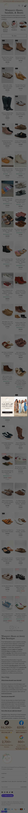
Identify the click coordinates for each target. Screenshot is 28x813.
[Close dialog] (26, 397)
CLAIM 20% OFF (7, 412)
